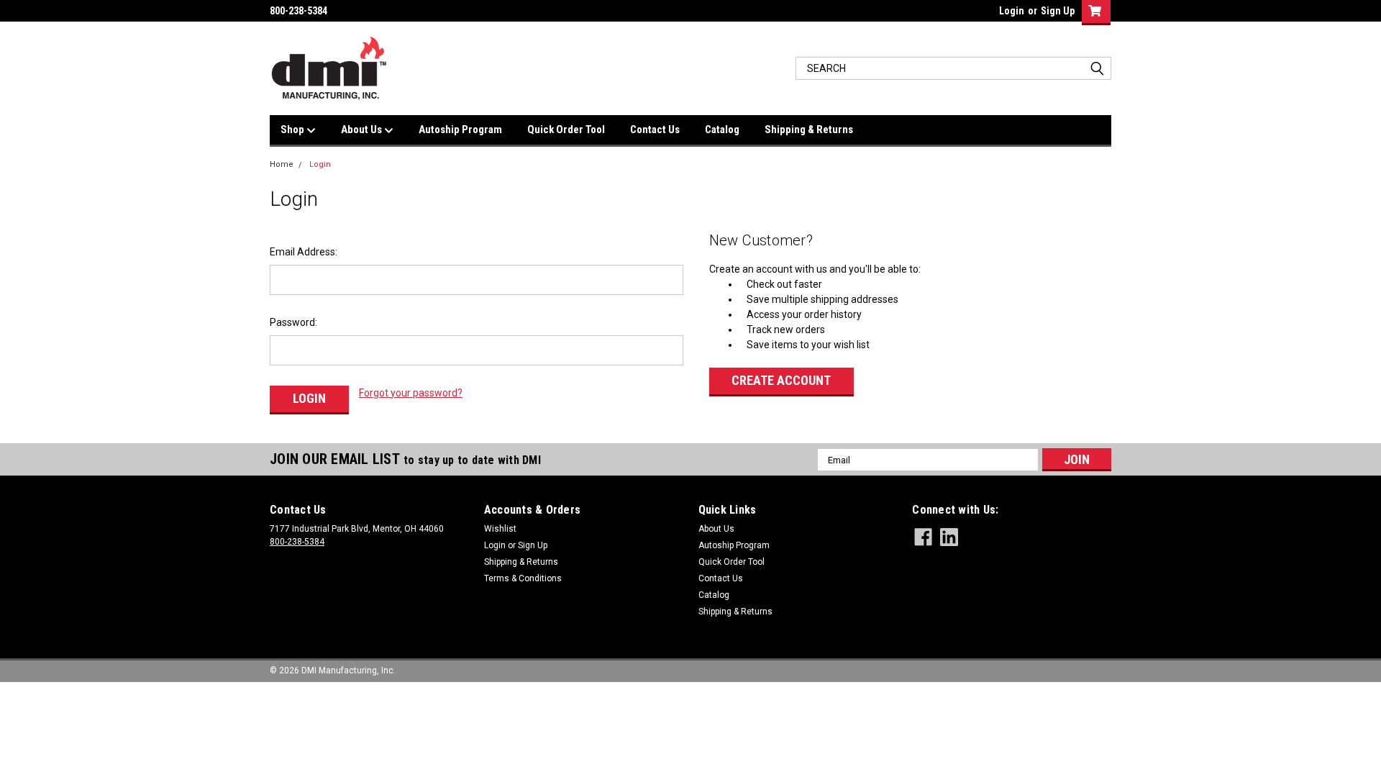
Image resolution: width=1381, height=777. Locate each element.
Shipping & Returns (809, 129)
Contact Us (655, 129)
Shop (293, 129)
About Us (362, 129)
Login (1011, 11)
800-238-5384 (297, 542)
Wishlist (500, 529)
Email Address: (303, 252)
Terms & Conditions (523, 578)
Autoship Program (460, 129)
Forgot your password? (410, 393)
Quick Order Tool (566, 129)
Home (281, 164)
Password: (293, 322)
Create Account (781, 380)
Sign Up (1058, 11)
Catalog (722, 129)
